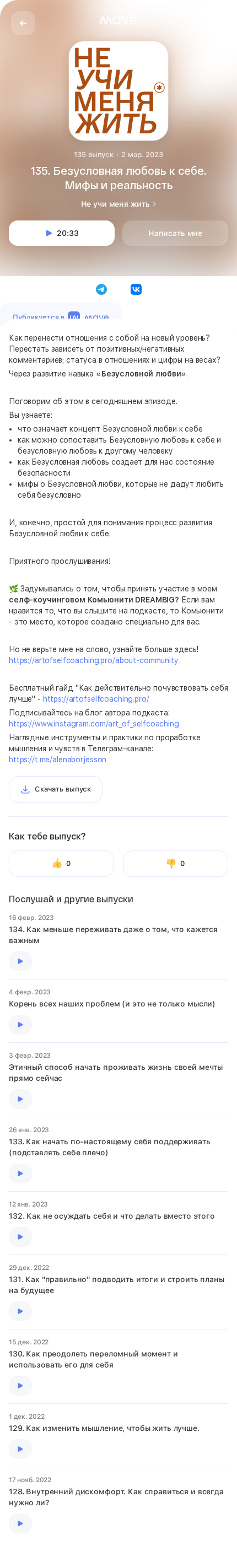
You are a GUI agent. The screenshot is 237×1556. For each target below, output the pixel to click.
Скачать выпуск (63, 789)
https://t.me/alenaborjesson (57, 759)
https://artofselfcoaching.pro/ (96, 698)
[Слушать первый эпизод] (20, 961)
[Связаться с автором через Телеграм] (101, 289)
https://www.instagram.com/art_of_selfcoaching (94, 723)
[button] (118, 20)
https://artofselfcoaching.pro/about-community (94, 660)
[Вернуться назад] (23, 23)
